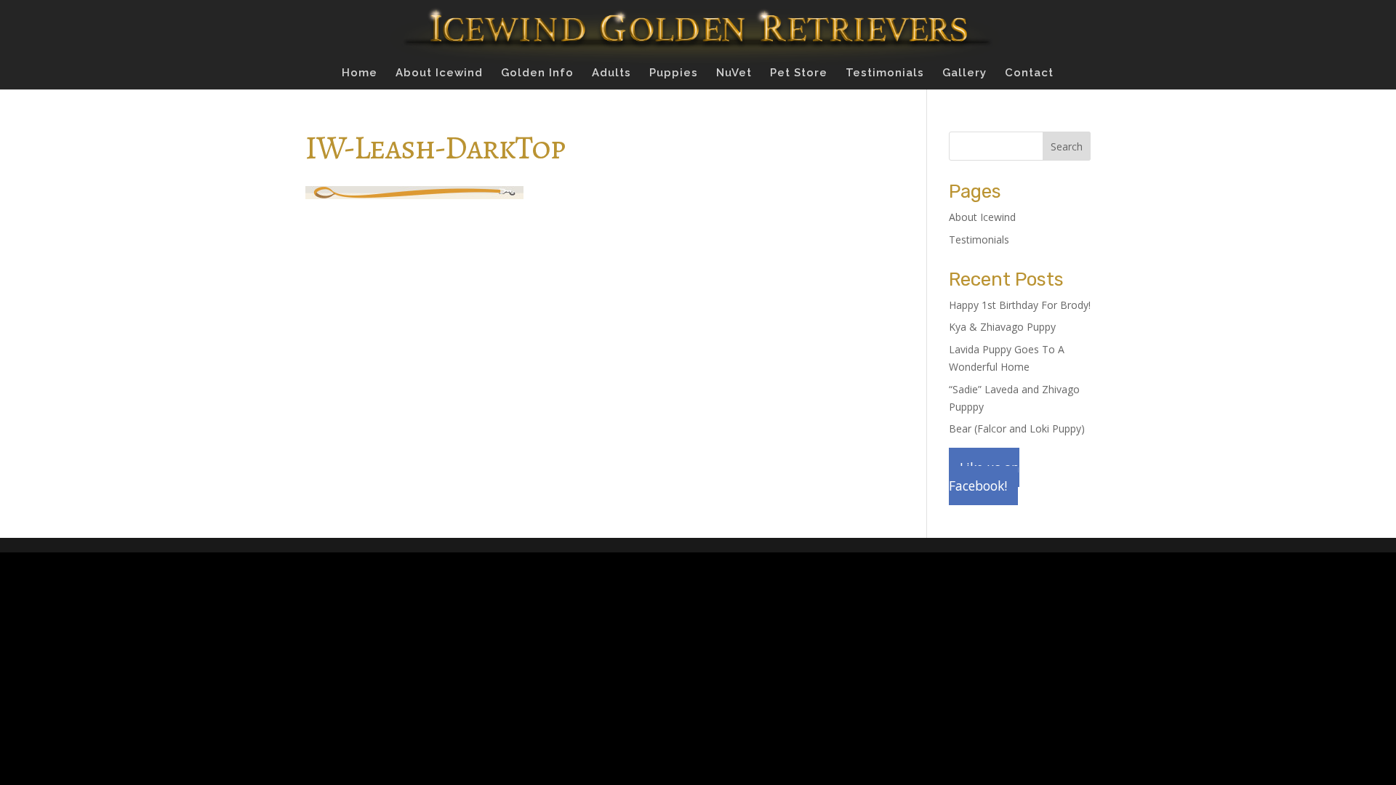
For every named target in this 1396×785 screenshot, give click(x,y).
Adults (611, 73)
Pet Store (798, 73)
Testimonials (885, 73)
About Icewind (439, 73)
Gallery (964, 73)
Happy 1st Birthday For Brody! (1020, 305)
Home (359, 73)
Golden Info (537, 73)
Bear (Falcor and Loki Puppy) (1017, 428)
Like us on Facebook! (984, 476)
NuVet (734, 73)
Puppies (673, 73)
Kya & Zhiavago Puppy (1002, 327)
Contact (1029, 73)
